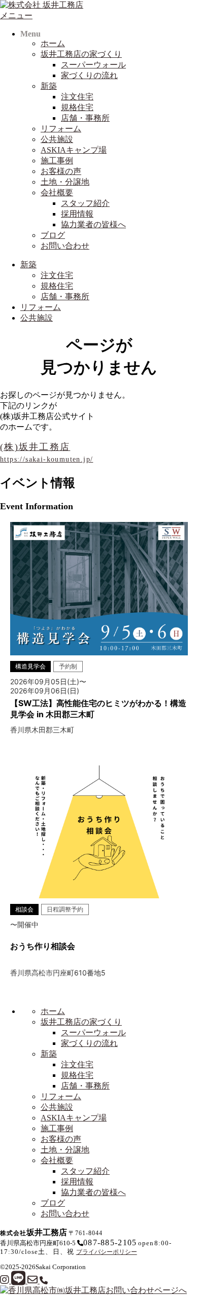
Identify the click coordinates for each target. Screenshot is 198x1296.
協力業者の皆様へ (93, 224)
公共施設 (57, 139)
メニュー (16, 15)
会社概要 (57, 192)
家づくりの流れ (89, 75)
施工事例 (57, 160)
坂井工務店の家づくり (81, 54)
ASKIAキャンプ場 (74, 150)
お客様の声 (61, 171)
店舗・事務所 (85, 118)
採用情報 (77, 213)
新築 (49, 86)
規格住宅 (77, 107)
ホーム (53, 43)
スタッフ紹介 (85, 203)
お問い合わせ (65, 245)
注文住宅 (77, 96)
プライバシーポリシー (106, 1251)
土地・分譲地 (65, 182)
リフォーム (61, 128)
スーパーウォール (93, 64)
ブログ (53, 235)
